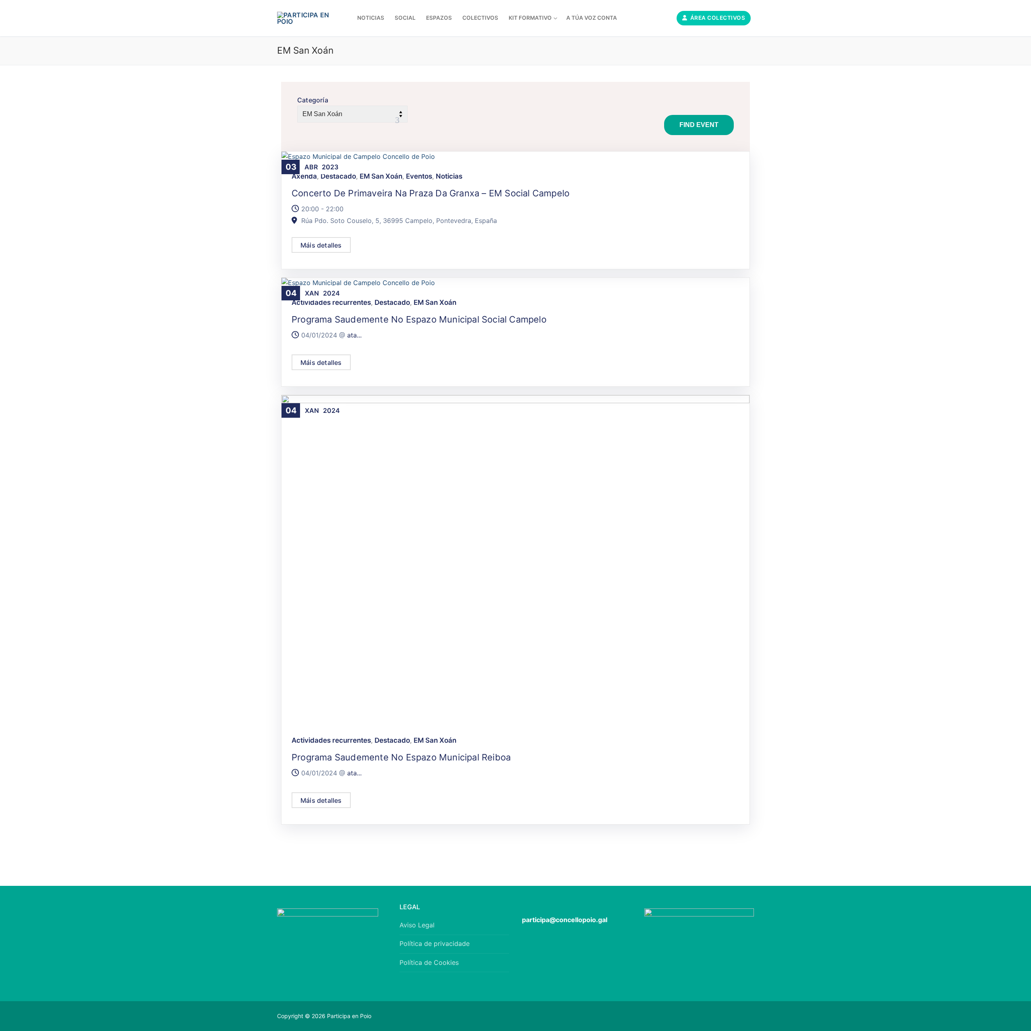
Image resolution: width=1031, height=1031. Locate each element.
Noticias (449, 176)
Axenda (304, 176)
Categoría (312, 100)
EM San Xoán (381, 176)
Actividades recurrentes (331, 302)
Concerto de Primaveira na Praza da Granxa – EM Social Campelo (430, 193)
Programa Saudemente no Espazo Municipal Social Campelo (419, 319)
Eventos (419, 176)
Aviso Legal (417, 925)
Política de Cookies (429, 962)
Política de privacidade (435, 943)
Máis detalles (321, 245)
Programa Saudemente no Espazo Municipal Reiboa (401, 757)
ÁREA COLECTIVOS (717, 18)
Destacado (338, 176)
